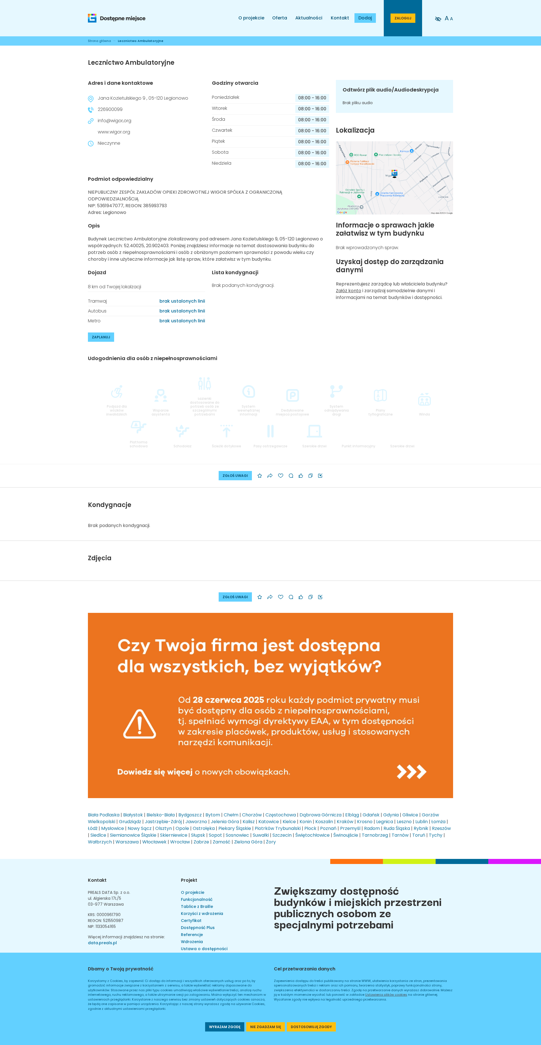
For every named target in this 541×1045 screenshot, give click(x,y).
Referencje (192, 934)
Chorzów (252, 815)
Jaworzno (196, 821)
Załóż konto (348, 290)
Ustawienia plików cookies (386, 994)
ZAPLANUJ (101, 337)
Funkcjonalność (196, 899)
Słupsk (198, 835)
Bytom (212, 815)
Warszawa (127, 842)
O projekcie (251, 18)
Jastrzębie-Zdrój (163, 821)
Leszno (404, 821)
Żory (271, 842)
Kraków (345, 821)
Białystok (133, 815)
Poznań (328, 828)
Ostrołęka (204, 828)
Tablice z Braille (197, 906)
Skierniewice (173, 835)
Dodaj (365, 18)
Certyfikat (191, 920)
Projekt (189, 880)
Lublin (421, 821)
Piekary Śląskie (234, 828)
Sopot (215, 835)
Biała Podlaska (103, 815)
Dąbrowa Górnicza (321, 815)
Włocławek (154, 842)
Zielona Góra (248, 842)
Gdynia (391, 815)
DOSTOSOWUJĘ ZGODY (311, 1026)
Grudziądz (130, 821)
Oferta (279, 18)
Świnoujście (345, 835)
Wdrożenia (192, 941)
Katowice (268, 821)
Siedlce (98, 835)
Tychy (435, 835)
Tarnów (400, 835)
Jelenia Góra (225, 821)
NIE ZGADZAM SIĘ (265, 1026)
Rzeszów (441, 828)
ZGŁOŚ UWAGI (235, 475)
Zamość (221, 842)
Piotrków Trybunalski (278, 828)
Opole (182, 828)
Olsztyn (163, 828)
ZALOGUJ (402, 18)
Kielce (289, 821)
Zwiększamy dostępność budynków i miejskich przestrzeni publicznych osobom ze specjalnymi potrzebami (358, 906)
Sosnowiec (237, 835)
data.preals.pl (102, 943)
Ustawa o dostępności (204, 949)
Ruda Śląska (396, 828)
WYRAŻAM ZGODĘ (224, 1026)
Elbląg (352, 815)
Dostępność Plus (198, 927)
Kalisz (249, 821)
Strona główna (99, 41)
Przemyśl (350, 828)
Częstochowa (280, 815)
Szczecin (282, 835)
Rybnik (421, 828)
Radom (372, 828)
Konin (306, 821)
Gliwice (410, 815)
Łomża (438, 821)
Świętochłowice (312, 835)
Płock (310, 828)
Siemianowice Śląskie (133, 835)
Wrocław (180, 842)
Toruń (418, 835)
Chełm (231, 815)
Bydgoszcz (190, 815)
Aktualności (308, 18)
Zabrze (201, 842)
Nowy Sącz (140, 828)
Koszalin (324, 821)
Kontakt (340, 18)
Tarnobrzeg (375, 835)
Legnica (384, 821)
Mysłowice (112, 828)
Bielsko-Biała (161, 815)
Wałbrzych (100, 842)
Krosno (365, 821)
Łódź (92, 828)
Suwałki (261, 835)
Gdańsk (371, 815)
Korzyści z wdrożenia (202, 913)
